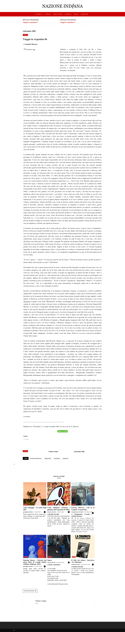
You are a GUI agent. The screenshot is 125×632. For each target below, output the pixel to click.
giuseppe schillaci (28, 512)
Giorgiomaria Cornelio (77, 512)
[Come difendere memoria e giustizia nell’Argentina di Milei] (58, 493)
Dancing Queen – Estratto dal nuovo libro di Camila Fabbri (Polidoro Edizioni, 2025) (34, 562)
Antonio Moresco (36, 458)
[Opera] (58, 546)
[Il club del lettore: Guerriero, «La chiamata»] (83, 546)
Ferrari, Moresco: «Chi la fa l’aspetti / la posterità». (83, 508)
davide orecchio (51, 512)
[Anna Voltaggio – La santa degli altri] (34, 493)
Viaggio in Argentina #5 (30, 22)
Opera (49, 560)
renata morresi (51, 562)
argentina (47, 458)
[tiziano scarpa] (29, 603)
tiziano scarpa (53, 451)
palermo (65, 458)
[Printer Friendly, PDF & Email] (62, 432)
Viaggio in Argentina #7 (67, 22)
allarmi (50, 504)
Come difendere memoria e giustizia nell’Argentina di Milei (58, 508)
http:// (37, 603)
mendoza (57, 458)
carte (25, 35)
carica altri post (29, 591)
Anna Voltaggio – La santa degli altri (34, 508)
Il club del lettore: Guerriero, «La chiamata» (83, 561)
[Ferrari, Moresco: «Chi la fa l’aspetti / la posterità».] (83, 493)
